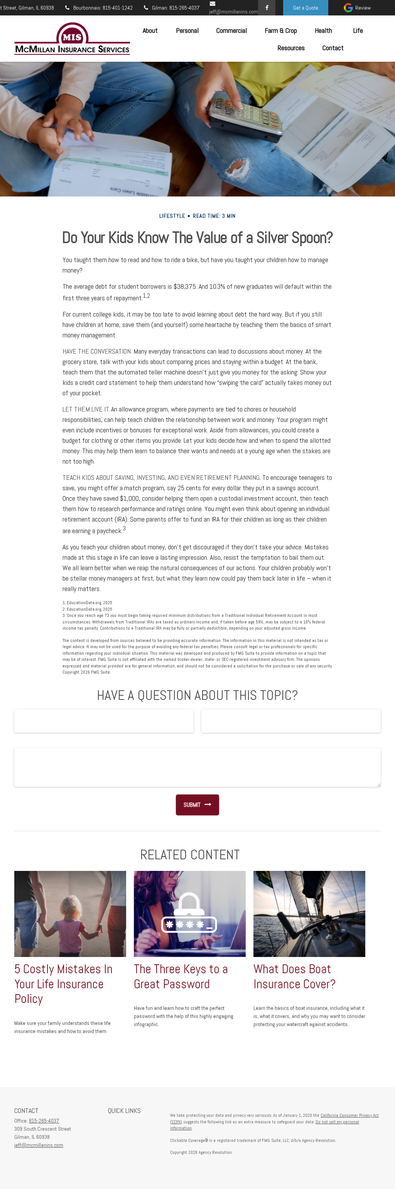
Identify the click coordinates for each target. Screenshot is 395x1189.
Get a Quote (305, 7)
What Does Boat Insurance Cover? (294, 976)
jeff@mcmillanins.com (38, 1145)
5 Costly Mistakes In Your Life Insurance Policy (63, 984)
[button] (150, 30)
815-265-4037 (44, 1120)
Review (363, 7)
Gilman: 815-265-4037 (175, 7)
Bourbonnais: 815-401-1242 (103, 7)
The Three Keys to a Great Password (181, 976)
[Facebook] (266, 7)
